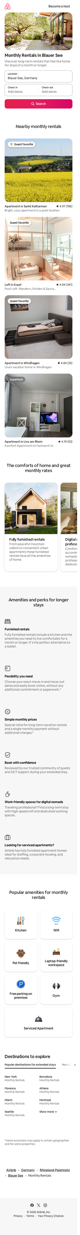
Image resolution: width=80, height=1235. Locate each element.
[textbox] (21, 91)
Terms (30, 1216)
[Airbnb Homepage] (7, 6)
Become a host (59, 6)
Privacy (18, 1216)
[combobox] (38, 78)
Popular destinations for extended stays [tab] (30, 1064)
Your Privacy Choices (51, 1216)
